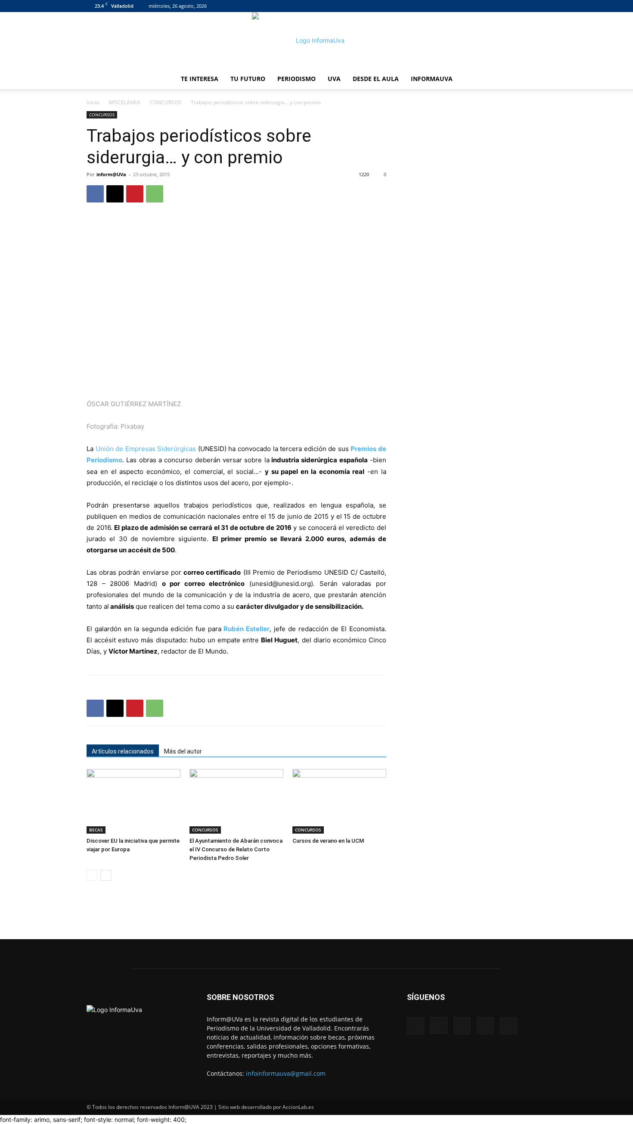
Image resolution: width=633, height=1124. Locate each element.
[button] (536, 79)
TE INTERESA (199, 79)
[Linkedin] (511, 6)
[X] (525, 6)
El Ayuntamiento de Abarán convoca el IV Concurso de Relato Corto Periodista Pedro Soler (235, 849)
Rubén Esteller (246, 629)
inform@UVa (111, 174)
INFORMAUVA (432, 79)
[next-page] (105, 875)
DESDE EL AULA (376, 79)
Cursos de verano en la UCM (328, 841)
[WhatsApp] (154, 193)
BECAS (96, 830)
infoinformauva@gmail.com (286, 1073)
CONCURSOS (165, 102)
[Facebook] (483, 6)
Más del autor (183, 751)
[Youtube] (540, 6)
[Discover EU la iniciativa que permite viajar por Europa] (133, 801)
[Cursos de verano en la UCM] (339, 801)
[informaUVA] (316, 40)
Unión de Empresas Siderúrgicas (146, 449)
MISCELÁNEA (124, 102)
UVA (334, 79)
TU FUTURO (247, 79)
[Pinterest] (134, 193)
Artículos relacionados (123, 751)
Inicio (93, 102)
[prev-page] (92, 875)
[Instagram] (497, 6)
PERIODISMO (296, 79)
